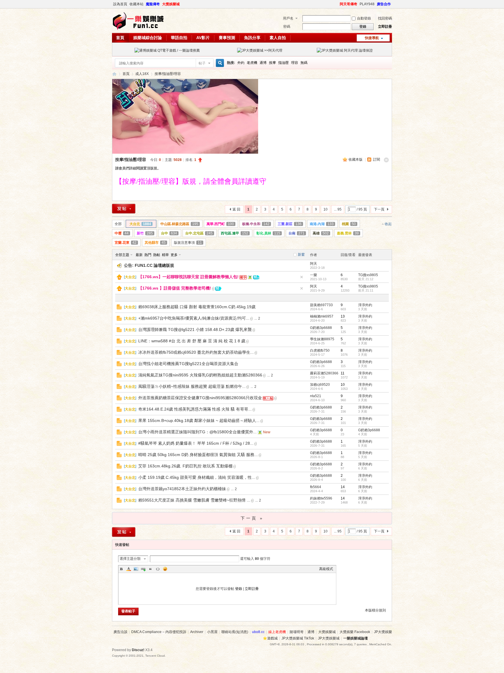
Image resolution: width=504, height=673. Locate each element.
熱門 (147, 255)
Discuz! (138, 650)
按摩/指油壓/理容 (168, 74)
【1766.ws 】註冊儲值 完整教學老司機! (174, 288)
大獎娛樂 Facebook (355, 632)
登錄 (238, 589)
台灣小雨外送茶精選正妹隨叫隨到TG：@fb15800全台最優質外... (197, 432)
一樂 (313, 275)
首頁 (120, 37)
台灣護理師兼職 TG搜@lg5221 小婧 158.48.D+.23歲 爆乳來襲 (195, 329)
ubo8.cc (258, 632)
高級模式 (326, 569)
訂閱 (376, 159)
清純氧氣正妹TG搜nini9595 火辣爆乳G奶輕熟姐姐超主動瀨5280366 (200, 375)
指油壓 (283, 63)
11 (342, 373)
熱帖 (156, 255)
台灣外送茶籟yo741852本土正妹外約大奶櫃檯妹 (182, 488)
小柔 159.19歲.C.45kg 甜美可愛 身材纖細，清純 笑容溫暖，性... (196, 477)
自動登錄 (364, 18)
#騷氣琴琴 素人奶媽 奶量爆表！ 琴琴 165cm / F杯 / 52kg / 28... (195, 443)
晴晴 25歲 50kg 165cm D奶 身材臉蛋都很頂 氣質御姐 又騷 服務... (198, 454)
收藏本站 (137, 4)
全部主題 (122, 255)
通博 (263, 63)
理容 (294, 63)
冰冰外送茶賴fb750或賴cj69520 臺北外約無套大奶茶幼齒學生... (196, 352)
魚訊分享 (252, 37)
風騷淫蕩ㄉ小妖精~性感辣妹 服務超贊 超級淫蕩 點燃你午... (192, 386)
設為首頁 (120, 4)
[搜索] (219, 63)
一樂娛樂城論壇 (114, 74)
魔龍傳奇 (153, 4)
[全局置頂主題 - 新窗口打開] (119, 278)
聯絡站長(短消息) (234, 632)
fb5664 (315, 487)
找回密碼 (385, 18)
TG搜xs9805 (368, 275)
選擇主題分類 (130, 559)
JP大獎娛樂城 (329, 638)
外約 (240, 63)
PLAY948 (367, 4)
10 (325, 209)
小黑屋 (212, 632)
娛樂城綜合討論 (147, 37)
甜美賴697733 (321, 305)
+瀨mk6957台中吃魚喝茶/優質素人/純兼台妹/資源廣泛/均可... (193, 318)
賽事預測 (227, 37)
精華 (165, 255)
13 (343, 316)
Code (158, 569)
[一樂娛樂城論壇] (138, 29)
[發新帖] (123, 208)
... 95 (338, 209)
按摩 (272, 63)
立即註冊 (385, 26)
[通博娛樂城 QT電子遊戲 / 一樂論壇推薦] (167, 50)
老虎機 (252, 63)
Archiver (196, 632)
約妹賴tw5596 (321, 498)
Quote (150, 569)
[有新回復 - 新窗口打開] (119, 308)
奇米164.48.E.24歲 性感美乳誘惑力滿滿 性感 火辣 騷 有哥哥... (195, 409)
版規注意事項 (188, 243)
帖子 (202, 63)
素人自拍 (278, 37)
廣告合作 (384, 4)
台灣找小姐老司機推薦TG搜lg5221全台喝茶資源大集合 (188, 363)
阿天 (313, 264)
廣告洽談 (120, 632)
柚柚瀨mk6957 (321, 316)
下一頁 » (252, 518)
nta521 (315, 396)
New (266, 432)
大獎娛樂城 (171, 4)
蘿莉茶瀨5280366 (324, 373)
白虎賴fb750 (320, 350)
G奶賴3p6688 (321, 328)
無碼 (303, 63)
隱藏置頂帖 (301, 277)
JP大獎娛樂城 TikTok (297, 638)
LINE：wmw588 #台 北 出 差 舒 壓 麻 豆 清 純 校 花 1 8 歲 (191, 341)
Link (143, 569)
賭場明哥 (297, 632)
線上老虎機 (277, 632)
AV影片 (203, 37)
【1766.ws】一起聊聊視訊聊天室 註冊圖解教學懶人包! (188, 276)
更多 (174, 255)
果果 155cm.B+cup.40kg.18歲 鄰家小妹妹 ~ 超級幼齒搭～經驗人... (199, 420)
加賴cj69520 (320, 385)
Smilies (165, 569)
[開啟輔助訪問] (337, 4)
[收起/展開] (386, 159)
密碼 (286, 26)
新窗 (301, 255)
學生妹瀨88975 (322, 339)
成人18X (142, 74)
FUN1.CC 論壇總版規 (154, 265)
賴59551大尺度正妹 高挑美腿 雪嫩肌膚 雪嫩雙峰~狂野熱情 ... (194, 500)
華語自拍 (179, 37)
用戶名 (288, 18)
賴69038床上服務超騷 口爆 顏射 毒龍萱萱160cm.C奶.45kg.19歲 (197, 306)
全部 (118, 224)
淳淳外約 (365, 305)
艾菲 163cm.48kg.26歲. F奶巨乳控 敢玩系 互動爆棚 (185, 466)
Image (136, 569)
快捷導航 (372, 38)
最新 (139, 255)
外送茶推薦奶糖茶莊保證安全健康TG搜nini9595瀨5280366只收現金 (200, 397)
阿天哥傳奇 (348, 4)
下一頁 (379, 209)
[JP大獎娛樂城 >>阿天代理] (259, 50)
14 (343, 487)
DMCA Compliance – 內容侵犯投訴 (158, 632)
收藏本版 (356, 159)
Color (129, 569)
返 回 (236, 209)
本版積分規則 (375, 610)
